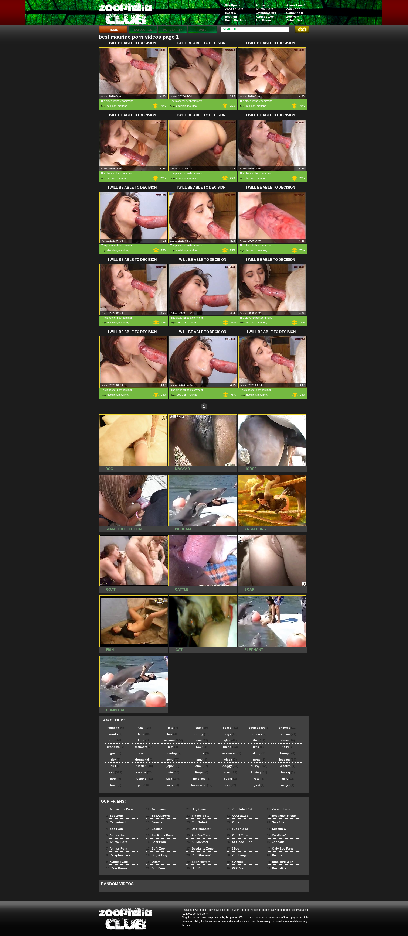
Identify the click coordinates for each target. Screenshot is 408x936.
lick (173, 734)
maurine (122, 105)
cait (144, 753)
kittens (259, 734)
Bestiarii (231, 16)
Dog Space (196, 809)
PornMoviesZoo (200, 855)
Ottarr (153, 861)
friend (230, 746)
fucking (144, 778)
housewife (201, 785)
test (173, 746)
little (144, 740)
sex (115, 772)
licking (259, 772)
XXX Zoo (235, 868)
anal (202, 766)
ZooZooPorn (278, 809)
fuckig (288, 772)
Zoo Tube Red (239, 809)
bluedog (173, 753)
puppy (202, 734)
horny (287, 753)
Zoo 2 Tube (237, 835)
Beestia (230, 12)
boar (115, 785)
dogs (230, 734)
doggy (230, 766)
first (259, 740)
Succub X (276, 828)
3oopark (275, 842)
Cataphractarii (266, 12)
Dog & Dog (156, 855)
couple (144, 772)
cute (173, 772)
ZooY (233, 822)
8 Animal (235, 861)
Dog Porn (155, 868)
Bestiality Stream (281, 815)
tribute (202, 753)
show (288, 740)
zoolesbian (259, 727)
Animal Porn (264, 5)
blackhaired (230, 753)
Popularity (172, 30)
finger (201, 772)
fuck (173, 778)
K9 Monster (197, 842)
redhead (115, 727)
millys (287, 785)
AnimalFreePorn (297, 5)
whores (287, 766)
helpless (201, 778)
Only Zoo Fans (280, 848)
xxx (144, 727)
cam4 (202, 727)
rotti (259, 778)
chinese (288, 727)
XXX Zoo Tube (239, 842)
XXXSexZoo (238, 815)
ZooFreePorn (198, 861)
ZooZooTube (198, 835)
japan (173, 766)
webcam (144, 746)
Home (113, 30)
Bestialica (276, 868)
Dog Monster (198, 828)
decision (111, 105)
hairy (288, 746)
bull (115, 766)
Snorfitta (276, 822)
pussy (259, 766)
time (259, 746)
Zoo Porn (293, 16)
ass (230, 785)
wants (115, 734)
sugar (230, 778)
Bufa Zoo (155, 848)
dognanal (144, 759)
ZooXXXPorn (234, 9)
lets (173, 727)
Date (202, 30)
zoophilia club (126, 13)
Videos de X (197, 815)
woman (287, 734)
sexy (173, 759)
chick (230, 759)
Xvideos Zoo (265, 16)
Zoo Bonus (264, 20)
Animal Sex (294, 20)
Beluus (274, 855)
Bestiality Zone (200, 848)
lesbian (287, 759)
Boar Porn (156, 842)
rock (201, 746)
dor (115, 759)
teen (144, 734)
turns (259, 759)
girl (144, 785)
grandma (115, 746)
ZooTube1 (277, 835)
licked (230, 727)
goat (115, 753)
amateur (173, 740)
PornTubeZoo (198, 822)
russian (144, 766)
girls (230, 740)
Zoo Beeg (236, 855)
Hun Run (195, 868)
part (116, 740)
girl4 (259, 785)
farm (115, 778)
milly (287, 778)
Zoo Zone (293, 9)
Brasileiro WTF (280, 861)
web (173, 785)
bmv (201, 759)
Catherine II (294, 12)
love (202, 740)
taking (259, 753)
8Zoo (233, 848)
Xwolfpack (232, 5)
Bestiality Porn (235, 20)
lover (230, 772)
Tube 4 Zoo (237, 828)
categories (143, 30)
